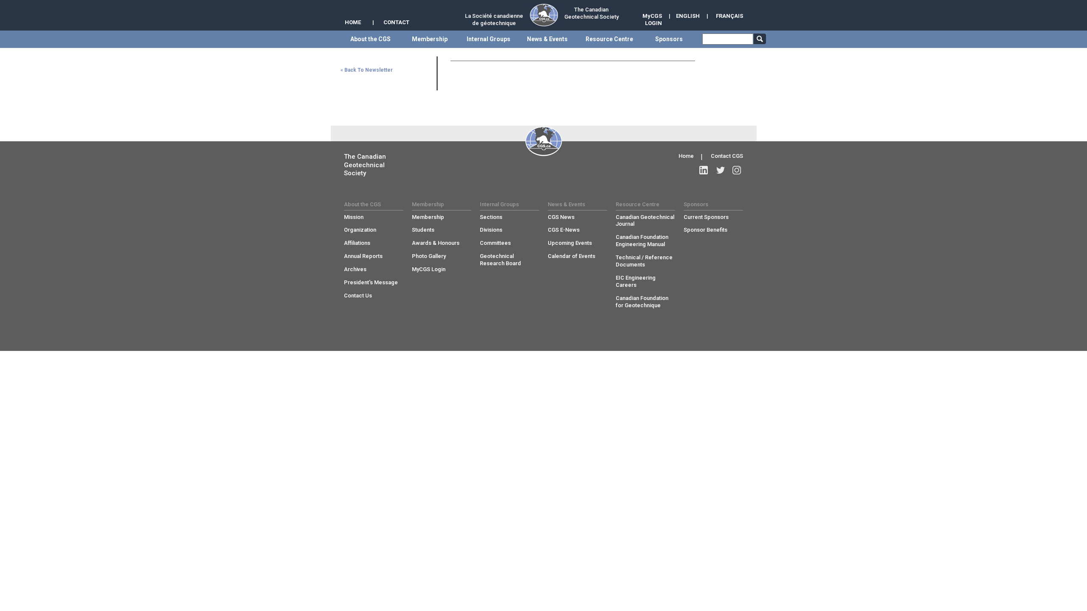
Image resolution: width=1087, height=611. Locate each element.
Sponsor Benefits (705, 230)
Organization (360, 230)
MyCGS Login (428, 269)
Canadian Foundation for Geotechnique (642, 301)
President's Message (371, 282)
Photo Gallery (429, 256)
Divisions (491, 230)
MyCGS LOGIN (652, 19)
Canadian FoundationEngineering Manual (642, 240)
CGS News (561, 217)
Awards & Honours (435, 243)
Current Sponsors (706, 217)
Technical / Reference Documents (644, 261)
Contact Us (358, 295)
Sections (491, 217)
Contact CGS (727, 156)
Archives (355, 269)
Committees (495, 243)
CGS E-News (564, 230)
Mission (353, 217)
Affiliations (357, 243)
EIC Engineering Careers (636, 281)
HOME (353, 22)
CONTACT (396, 22)
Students (423, 230)
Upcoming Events (570, 243)
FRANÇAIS (729, 16)
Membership (428, 217)
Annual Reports (363, 256)
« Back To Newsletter (367, 70)
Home (686, 156)
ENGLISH (688, 16)
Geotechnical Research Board (500, 259)
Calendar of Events (571, 256)
